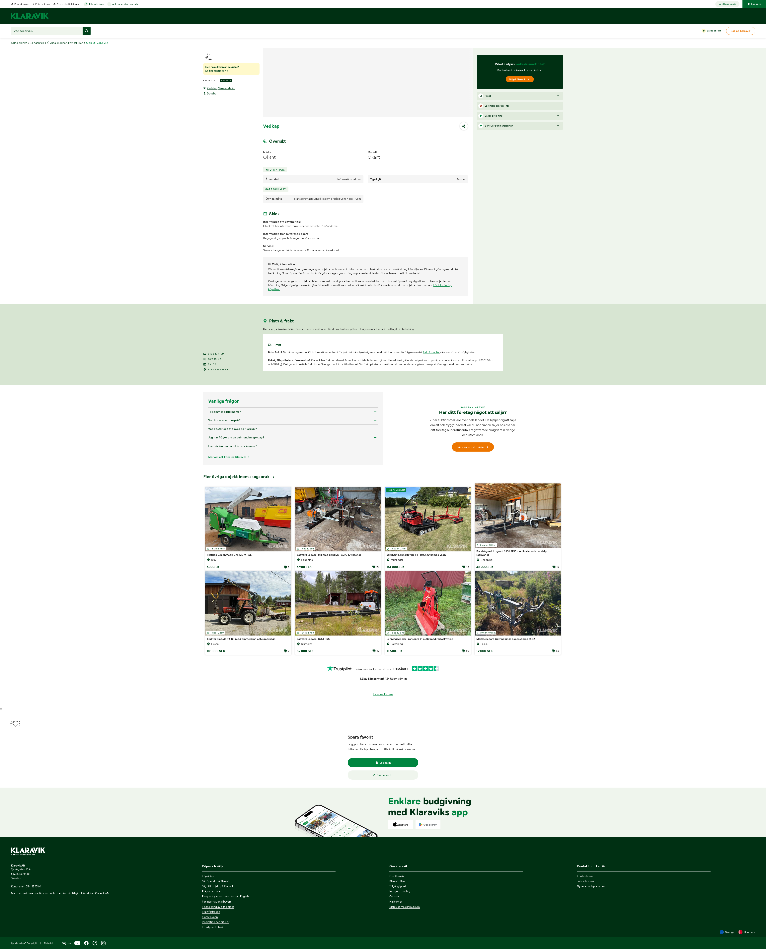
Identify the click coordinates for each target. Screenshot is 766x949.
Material (48, 943)
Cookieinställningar (68, 4)
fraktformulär (431, 423)
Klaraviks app (210, 917)
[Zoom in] (498, 339)
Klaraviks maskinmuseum (404, 906)
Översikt (214, 429)
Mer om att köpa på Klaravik (227, 527)
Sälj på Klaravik (517, 79)
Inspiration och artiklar (215, 921)
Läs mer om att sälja (470, 517)
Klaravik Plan (397, 881)
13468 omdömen (396, 749)
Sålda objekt (714, 30)
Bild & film (216, 424)
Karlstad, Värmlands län (221, 88)
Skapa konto (729, 4)
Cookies (394, 896)
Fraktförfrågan (211, 911)
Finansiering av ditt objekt (218, 906)
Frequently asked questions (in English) (226, 896)
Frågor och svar (211, 891)
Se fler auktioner (215, 70)
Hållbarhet (395, 901)
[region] (383, 369)
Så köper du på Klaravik (216, 881)
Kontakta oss (21, 4)
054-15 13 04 (33, 886)
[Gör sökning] (87, 31)
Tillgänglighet (397, 886)
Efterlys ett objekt (213, 927)
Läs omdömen (383, 765)
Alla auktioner (97, 4)
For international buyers (216, 901)
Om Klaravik (396, 876)
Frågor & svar (43, 4)
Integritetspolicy (399, 891)
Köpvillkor (208, 876)
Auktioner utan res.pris (125, 4)
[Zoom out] (498, 345)
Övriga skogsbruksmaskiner (65, 42)
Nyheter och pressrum (591, 886)
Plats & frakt (218, 440)
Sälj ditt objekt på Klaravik (218, 886)
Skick (212, 435)
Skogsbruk (37, 42)
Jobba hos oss (585, 881)
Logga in (756, 4)
